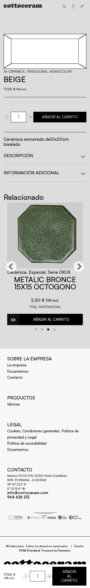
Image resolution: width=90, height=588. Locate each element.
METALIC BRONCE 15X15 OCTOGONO (45, 283)
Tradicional (37, 71)
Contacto (15, 377)
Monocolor (61, 71)
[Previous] (11, 266)
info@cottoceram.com (27, 492)
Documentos (17, 371)
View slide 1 (36, 329)
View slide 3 (48, 329)
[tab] (45, 155)
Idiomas (13, 404)
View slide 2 (42, 329)
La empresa (16, 365)
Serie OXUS (59, 272)
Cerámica (16, 71)
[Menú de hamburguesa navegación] (82, 6)
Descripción (18, 155)
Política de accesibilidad (26, 443)
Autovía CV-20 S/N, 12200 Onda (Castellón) (37, 475)
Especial (37, 272)
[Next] (78, 266)
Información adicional (31, 172)
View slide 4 (54, 329)
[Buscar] (64, 6)
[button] (7, 117)
